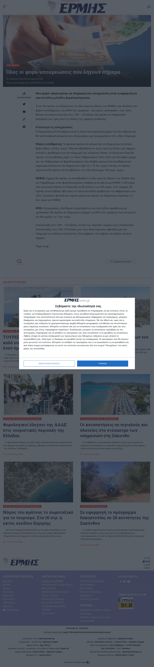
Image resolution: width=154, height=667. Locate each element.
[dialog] (77, 333)
